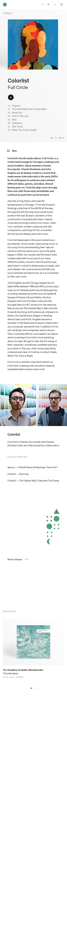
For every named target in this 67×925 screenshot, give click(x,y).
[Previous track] (42, 4)
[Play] (49, 4)
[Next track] (55, 4)
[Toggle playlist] (61, 4)
